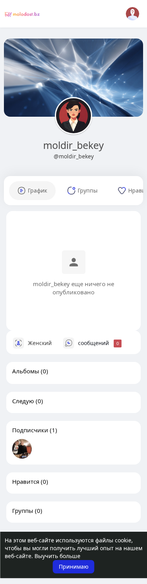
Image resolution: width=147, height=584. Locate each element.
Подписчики (30, 430)
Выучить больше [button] (57, 556)
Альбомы (25, 371)
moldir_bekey (73, 145)
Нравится (25, 481)
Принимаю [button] (74, 566)
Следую (23, 401)
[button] (132, 14)
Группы (22, 510)
